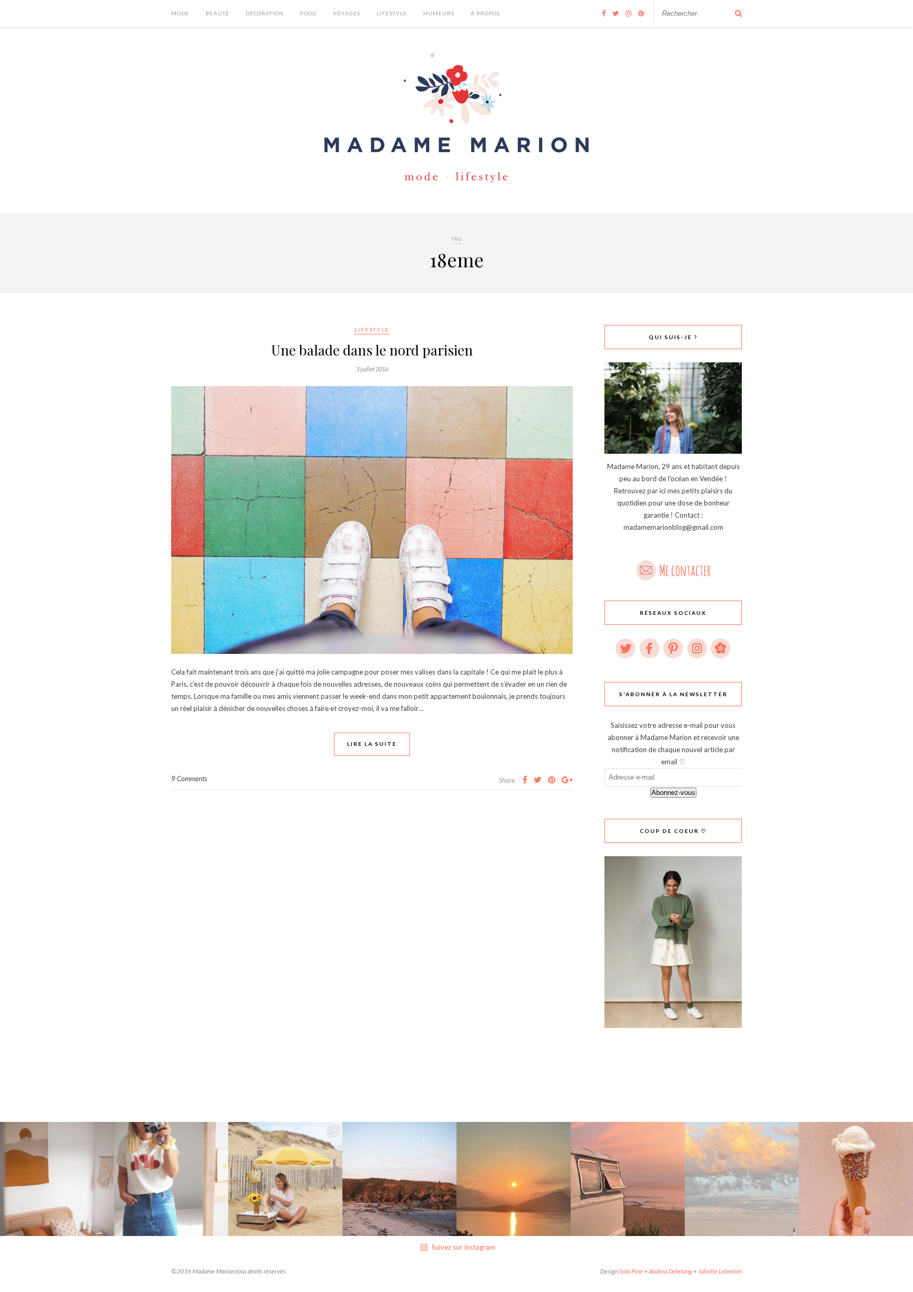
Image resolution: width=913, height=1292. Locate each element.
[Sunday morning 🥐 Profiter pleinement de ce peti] (57, 1179)
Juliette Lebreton (720, 1271)
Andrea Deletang (670, 1271)
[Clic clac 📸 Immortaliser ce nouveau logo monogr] (171, 1179)
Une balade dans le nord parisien (372, 350)
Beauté (217, 13)
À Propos (485, 13)
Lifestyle (392, 13)
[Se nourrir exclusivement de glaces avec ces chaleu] (856, 1179)
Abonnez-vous (673, 793)
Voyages (346, 13)
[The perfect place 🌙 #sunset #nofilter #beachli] (628, 1179)
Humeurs (438, 13)
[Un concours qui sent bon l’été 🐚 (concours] (285, 1179)
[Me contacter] (673, 567)
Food (308, 13)
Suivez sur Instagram (463, 1247)
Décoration (265, 13)
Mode (180, 13)
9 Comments (189, 778)
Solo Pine (631, 1271)
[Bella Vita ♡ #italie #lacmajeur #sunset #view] (513, 1179)
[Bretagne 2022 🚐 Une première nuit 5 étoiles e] (399, 1179)
